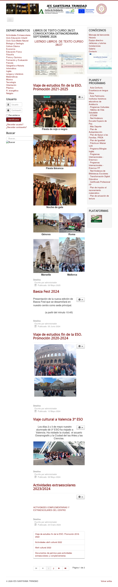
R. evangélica (12, 90)
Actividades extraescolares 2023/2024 (54, 487)
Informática (11, 68)
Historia (92, 37)
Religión (9, 93)
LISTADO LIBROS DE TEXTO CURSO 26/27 (59, 43)
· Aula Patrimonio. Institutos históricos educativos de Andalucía (97, 100)
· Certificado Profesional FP (99, 183)
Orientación (11, 85)
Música (9, 79)
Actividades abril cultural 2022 (48, 542)
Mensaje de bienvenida (99, 34)
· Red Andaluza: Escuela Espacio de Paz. (98, 121)
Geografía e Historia (15, 65)
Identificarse (13, 119)
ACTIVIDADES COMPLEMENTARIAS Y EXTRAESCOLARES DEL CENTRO (51, 509)
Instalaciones (95, 46)
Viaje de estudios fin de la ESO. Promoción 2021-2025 (57, 87)
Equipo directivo (96, 40)
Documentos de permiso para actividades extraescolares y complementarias (53, 554)
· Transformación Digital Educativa (99, 178)
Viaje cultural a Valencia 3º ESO (58, 419)
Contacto (93, 51)
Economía (10, 49)
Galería (92, 48)
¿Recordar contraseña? (16, 127)
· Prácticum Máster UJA (97, 144)
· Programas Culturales (99, 107)
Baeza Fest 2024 (46, 291)
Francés (9, 62)
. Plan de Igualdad (97, 140)
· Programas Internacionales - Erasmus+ (96, 157)
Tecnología (11, 82)
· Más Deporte (95, 126)
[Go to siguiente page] (59, 568)
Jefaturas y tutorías (97, 43)
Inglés (9, 71)
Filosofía (10, 54)
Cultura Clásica (13, 46)
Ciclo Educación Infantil (16, 38)
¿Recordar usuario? (14, 124)
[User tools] (80, 97)
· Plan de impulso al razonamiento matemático (97, 190)
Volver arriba (106, 581)
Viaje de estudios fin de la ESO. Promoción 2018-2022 (57, 535)
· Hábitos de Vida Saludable (96, 111)
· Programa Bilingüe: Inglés (98, 150)
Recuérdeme (14, 115)
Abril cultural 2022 (43, 547)
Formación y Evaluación (17, 60)
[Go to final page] (66, 568)
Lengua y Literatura (14, 74)
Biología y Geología (15, 43)
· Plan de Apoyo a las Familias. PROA (98, 136)
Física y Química (14, 57)
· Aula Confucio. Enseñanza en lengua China (98, 90)
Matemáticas (12, 76)
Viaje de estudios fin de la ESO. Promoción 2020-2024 (57, 336)
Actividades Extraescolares (18, 35)
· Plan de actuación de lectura (99, 197)
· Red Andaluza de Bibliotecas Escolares (98, 172)
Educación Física (14, 51)
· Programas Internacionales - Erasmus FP (96, 165)
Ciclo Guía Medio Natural (17, 40)
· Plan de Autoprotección (95, 130)
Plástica (9, 87)
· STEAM (93, 115)
